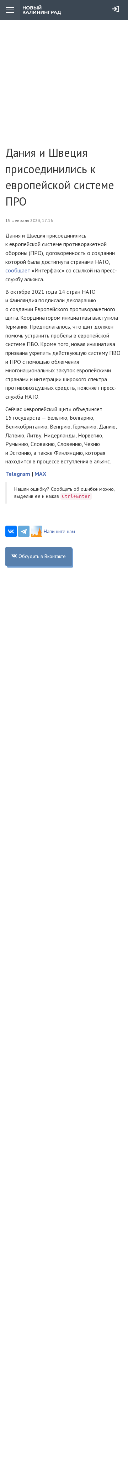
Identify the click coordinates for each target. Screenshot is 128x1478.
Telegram (17, 473)
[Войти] (115, 9)
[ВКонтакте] (11, 531)
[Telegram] (24, 531)
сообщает (17, 270)
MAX (40, 473)
